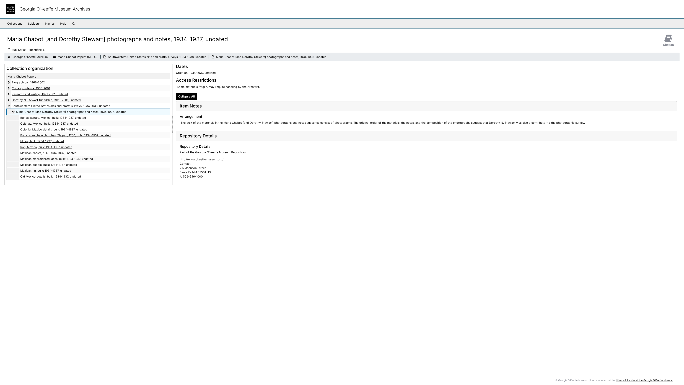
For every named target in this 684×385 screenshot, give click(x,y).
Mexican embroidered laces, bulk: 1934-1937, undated (56, 159)
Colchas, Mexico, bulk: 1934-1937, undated (49, 123)
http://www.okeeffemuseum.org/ (202, 159)
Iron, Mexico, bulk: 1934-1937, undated (46, 147)
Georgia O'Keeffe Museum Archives (55, 9)
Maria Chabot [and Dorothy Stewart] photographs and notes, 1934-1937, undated (71, 112)
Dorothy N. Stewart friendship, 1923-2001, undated (46, 100)
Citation (668, 45)
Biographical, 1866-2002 (28, 82)
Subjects (34, 23)
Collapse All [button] (186, 96)
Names (50, 23)
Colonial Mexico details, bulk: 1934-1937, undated (53, 129)
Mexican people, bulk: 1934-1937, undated (48, 164)
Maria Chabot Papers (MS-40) (78, 57)
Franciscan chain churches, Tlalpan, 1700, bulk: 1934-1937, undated (65, 135)
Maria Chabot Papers (22, 76)
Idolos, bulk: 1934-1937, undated (42, 141)
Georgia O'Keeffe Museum (30, 57)
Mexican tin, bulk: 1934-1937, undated (45, 170)
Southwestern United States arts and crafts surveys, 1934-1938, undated (157, 57)
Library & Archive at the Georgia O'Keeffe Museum (644, 380)
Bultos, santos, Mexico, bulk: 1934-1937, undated (53, 117)
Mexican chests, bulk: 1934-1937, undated (48, 153)
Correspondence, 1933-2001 (31, 88)
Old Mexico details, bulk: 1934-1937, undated (50, 176)
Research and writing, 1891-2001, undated (40, 94)
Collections (14, 23)
